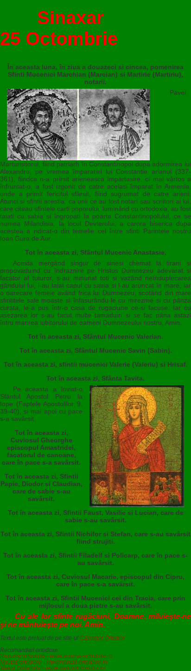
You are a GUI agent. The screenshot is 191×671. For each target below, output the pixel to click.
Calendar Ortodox (102, 638)
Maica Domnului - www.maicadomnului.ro (52, 668)
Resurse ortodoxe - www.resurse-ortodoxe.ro (56, 656)
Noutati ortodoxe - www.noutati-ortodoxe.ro (54, 662)
